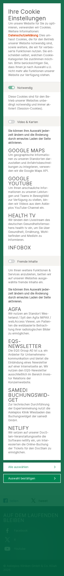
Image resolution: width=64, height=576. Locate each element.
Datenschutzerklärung (23, 35)
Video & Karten (27, 122)
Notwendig (24, 88)
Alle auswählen (18, 467)
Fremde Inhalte (27, 261)
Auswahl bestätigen (21, 478)
